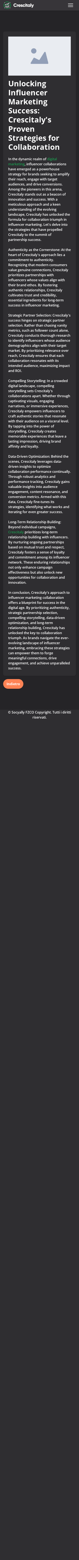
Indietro (13, 684)
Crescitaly (16, 532)
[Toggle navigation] (71, 5)
